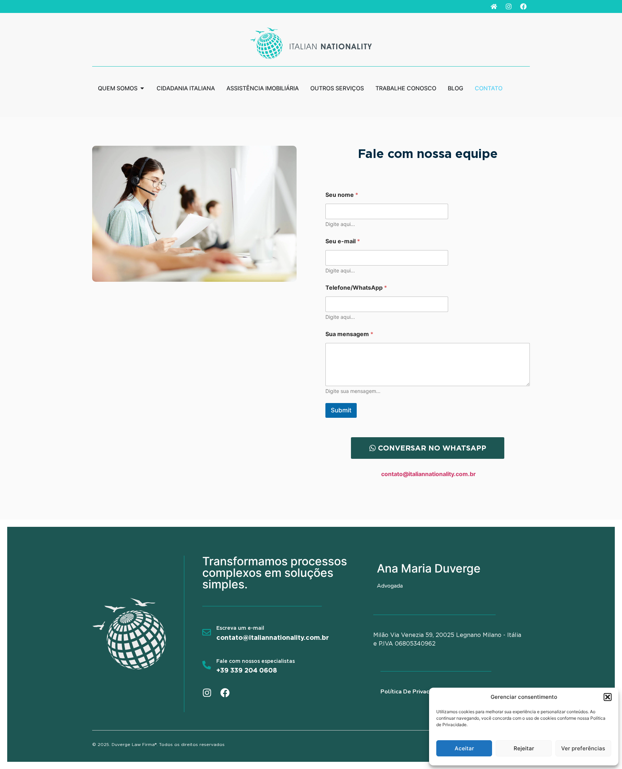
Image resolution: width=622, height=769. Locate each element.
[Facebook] (523, 6)
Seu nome (341, 194)
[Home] (493, 6)
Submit (341, 410)
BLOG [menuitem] (455, 88)
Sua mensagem (349, 334)
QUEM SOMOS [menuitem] (118, 88)
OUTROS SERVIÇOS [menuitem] (337, 88)
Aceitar (464, 748)
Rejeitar (524, 748)
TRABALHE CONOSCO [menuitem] (405, 88)
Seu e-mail (342, 241)
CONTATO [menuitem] (488, 88)
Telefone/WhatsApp (356, 287)
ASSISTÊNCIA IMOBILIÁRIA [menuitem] (262, 88)
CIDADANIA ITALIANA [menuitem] (186, 88)
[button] (607, 697)
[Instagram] (508, 6)
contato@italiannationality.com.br (428, 474)
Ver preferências (583, 748)
